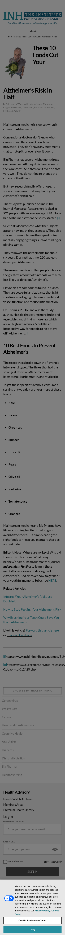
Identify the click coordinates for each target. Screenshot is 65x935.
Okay (32, 929)
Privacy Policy (42, 910)
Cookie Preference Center (32, 920)
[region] (32, 907)
